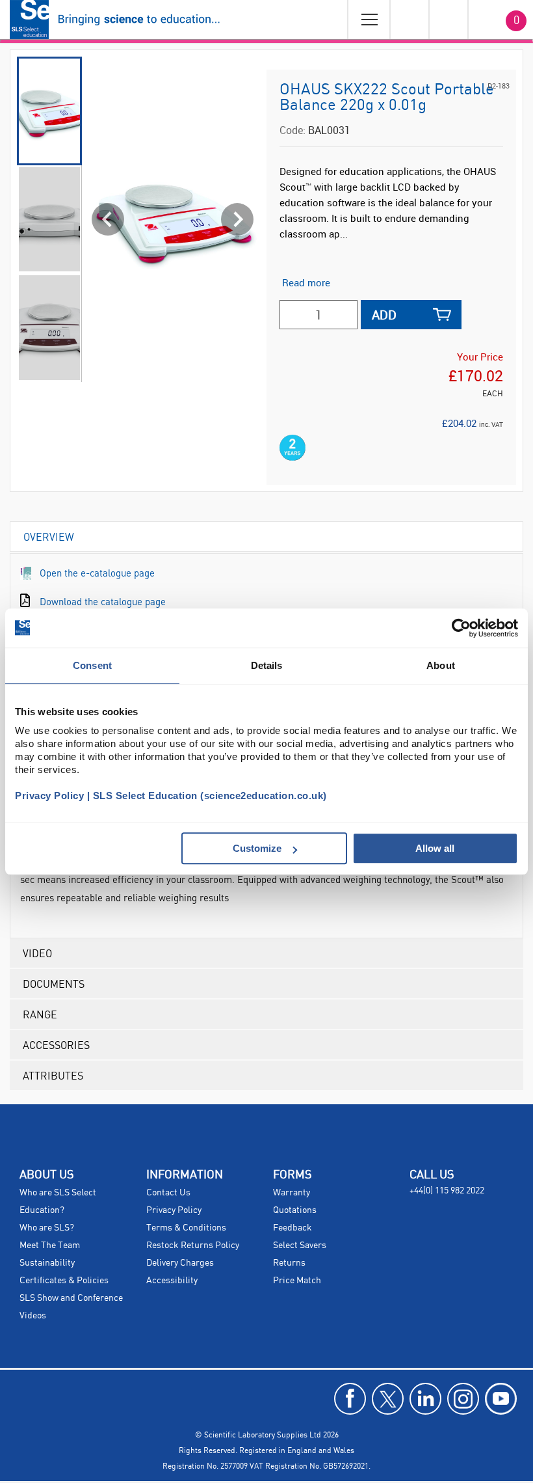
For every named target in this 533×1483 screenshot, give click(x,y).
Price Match (297, 1280)
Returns (289, 1263)
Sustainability (47, 1263)
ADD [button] (384, 314)
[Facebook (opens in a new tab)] (350, 1399)
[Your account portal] (408, 19)
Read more (306, 282)
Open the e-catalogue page (97, 572)
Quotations (295, 1210)
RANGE (40, 1014)
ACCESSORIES (56, 1045)
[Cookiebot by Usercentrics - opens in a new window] (461, 628)
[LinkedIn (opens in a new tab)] (425, 1399)
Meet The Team (50, 1245)
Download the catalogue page (103, 601)
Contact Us (168, 1192)
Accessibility (172, 1280)
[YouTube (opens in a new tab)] (501, 1399)
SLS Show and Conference (71, 1298)
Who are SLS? (47, 1227)
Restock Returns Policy (192, 1245)
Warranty (291, 1192)
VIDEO (37, 953)
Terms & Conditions (186, 1227)
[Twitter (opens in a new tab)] (388, 1399)
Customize (257, 848)
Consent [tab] (92, 665)
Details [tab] (267, 665)
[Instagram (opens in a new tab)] (463, 1399)
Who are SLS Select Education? (58, 1201)
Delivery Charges (180, 1263)
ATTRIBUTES (53, 1075)
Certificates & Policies (64, 1280)
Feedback (292, 1227)
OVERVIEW (48, 536)
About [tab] (440, 665)
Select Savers (299, 1245)
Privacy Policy (174, 1210)
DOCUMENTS (53, 983)
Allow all (434, 848)
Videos (33, 1315)
